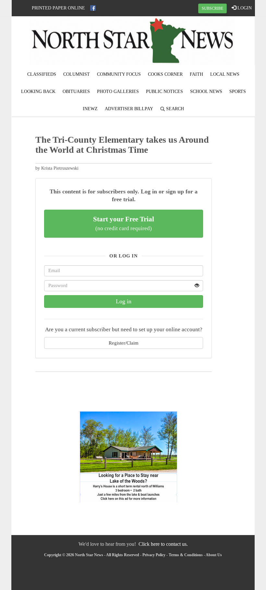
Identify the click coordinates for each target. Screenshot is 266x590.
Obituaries (76, 91)
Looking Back (38, 91)
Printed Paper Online (58, 8)
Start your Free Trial (123, 223)
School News (206, 91)
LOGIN (244, 8)
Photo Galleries (118, 91)
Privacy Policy (153, 555)
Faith (196, 74)
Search (174, 108)
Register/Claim (124, 343)
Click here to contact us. (163, 544)
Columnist (76, 74)
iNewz (90, 108)
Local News (224, 74)
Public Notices (164, 91)
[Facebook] (93, 8)
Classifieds (41, 74)
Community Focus (119, 74)
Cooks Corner (165, 74)
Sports (237, 91)
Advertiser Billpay (129, 108)
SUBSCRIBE (212, 8)
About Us (214, 555)
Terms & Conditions (186, 555)
